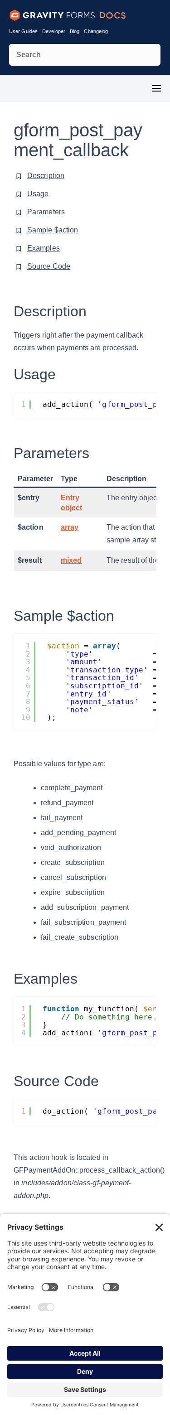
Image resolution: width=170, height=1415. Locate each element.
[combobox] (84, 55)
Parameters (46, 212)
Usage (38, 194)
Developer (53, 31)
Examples (43, 248)
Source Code (48, 266)
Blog (74, 31)
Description (45, 175)
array (70, 527)
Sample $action (52, 230)
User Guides (23, 31)
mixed (71, 560)
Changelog (96, 31)
